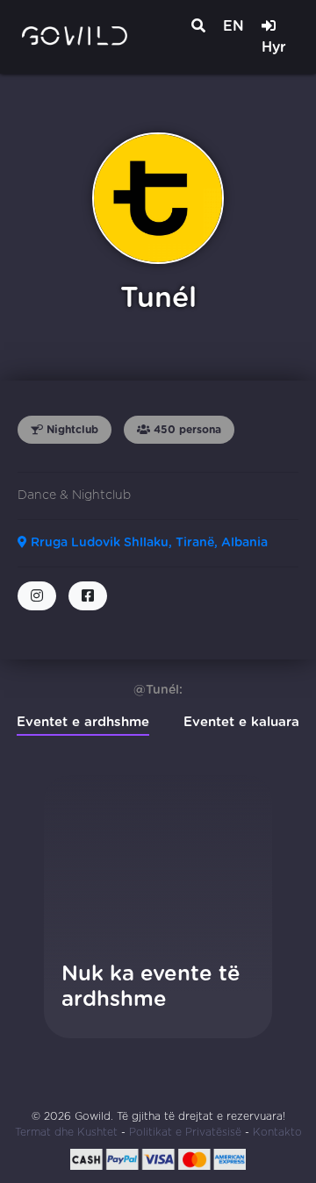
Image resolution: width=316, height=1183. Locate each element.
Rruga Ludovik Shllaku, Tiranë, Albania (147, 543)
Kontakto (277, 1132)
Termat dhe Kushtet (66, 1132)
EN (233, 26)
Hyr (274, 47)
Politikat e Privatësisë (185, 1132)
